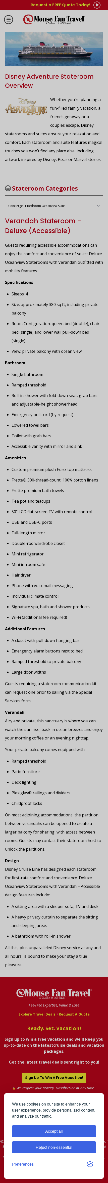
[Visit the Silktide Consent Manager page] (90, 1164)
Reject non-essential (54, 1147)
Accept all (54, 1131)
